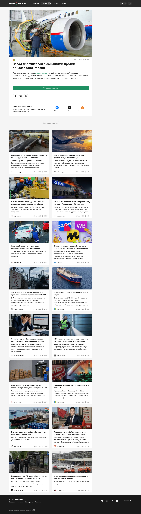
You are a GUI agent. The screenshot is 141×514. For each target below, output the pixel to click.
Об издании (29, 502)
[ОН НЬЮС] (12, 402)
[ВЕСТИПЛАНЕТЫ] (55, 446)
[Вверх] (128, 501)
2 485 (45, 309)
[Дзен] (117, 501)
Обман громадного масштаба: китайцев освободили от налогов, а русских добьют (71, 247)
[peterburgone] (55, 355)
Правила (38, 502)
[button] (15, 96)
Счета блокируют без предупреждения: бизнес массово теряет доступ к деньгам (27, 340)
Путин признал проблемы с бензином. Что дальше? (71, 387)
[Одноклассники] (107, 501)
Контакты (20, 502)
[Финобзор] (17, 3)
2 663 (88, 262)
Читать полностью (50, 88)
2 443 (88, 309)
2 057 (45, 490)
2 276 (88, 355)
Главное (36, 3)
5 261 (45, 172)
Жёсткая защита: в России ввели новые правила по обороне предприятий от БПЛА (28, 294)
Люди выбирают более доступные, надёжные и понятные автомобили (25, 247)
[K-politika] (14, 60)
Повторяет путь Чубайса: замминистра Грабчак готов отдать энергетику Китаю (70, 433)
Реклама (12, 502)
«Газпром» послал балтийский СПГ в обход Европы (71, 294)
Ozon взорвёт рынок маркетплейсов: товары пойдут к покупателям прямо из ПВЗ (29, 387)
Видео (55, 3)
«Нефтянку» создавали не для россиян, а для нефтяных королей (71, 477)
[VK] (112, 501)
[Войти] (130, 3)
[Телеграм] (102, 501)
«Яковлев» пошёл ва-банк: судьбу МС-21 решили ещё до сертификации (70, 156)
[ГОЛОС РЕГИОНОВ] (55, 216)
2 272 (45, 402)
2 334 (45, 355)
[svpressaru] (12, 216)
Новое (46, 3)
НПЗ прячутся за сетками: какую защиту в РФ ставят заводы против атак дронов (71, 340)
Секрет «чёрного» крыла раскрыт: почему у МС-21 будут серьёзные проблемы (29, 156)
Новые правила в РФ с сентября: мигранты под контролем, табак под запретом (29, 477)
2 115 (88, 446)
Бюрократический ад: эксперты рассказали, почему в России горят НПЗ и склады (72, 203)
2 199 (88, 402)
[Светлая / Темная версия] (123, 3)
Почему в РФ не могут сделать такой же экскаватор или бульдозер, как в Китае (27, 203)
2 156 (45, 446)
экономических (41, 73)
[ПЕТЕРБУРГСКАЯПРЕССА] (12, 172)
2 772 (45, 262)
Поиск (64, 3)
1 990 (88, 490)
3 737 (45, 216)
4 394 (88, 172)
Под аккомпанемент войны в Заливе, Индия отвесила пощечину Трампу (29, 433)
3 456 (88, 216)
